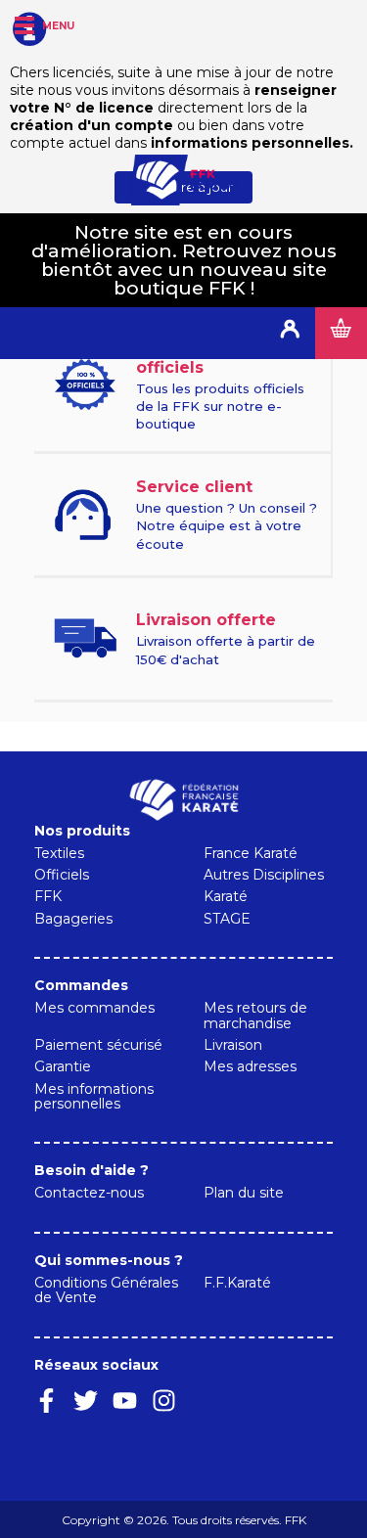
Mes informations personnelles (94, 1096)
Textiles (59, 853)
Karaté (226, 896)
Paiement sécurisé (98, 1045)
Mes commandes (94, 1008)
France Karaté (251, 853)
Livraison (233, 1045)
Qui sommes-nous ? (108, 1260)
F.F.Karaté (237, 1282)
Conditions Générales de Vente (106, 1290)
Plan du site (244, 1192)
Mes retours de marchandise (255, 1015)
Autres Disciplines (264, 874)
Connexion (289, 333)
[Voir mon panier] (341, 333)
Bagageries (73, 918)
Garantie (62, 1066)
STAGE (227, 918)
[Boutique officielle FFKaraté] (184, 180)
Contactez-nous (89, 1192)
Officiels (61, 874)
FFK (48, 896)
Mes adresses (250, 1066)
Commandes (81, 985)
